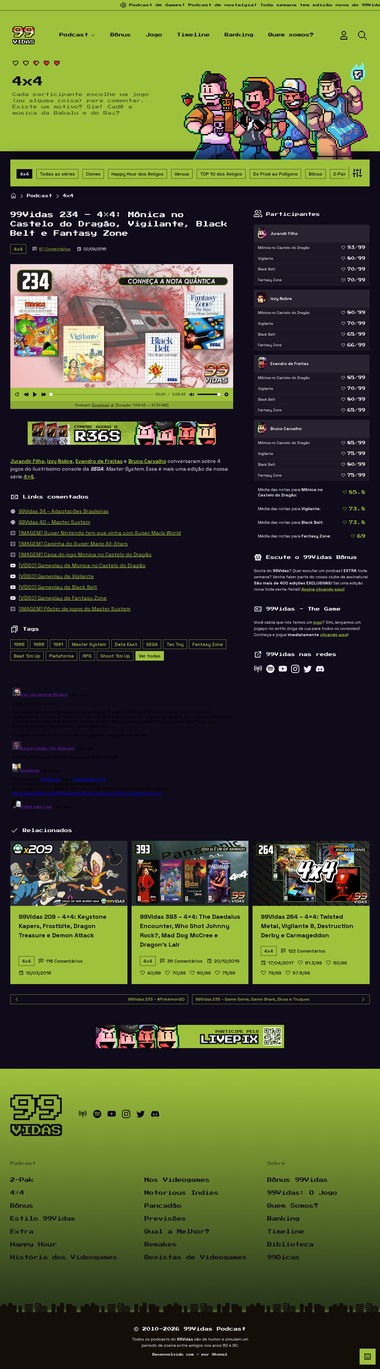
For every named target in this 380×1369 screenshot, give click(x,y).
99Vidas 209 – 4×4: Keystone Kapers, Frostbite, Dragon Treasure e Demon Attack (63, 926)
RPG (87, 656)
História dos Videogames (64, 1257)
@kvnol (219, 1354)
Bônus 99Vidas (297, 1180)
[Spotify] (270, 670)
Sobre (276, 1163)
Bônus (120, 35)
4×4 (17, 1193)
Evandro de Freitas (99, 461)
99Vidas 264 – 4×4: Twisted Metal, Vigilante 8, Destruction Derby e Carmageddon (307, 926)
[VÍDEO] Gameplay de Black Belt (58, 587)
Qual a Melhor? (177, 1231)
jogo (317, 622)
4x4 (24, 174)
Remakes (161, 1244)
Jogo (154, 35)
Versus (181, 174)
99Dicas (283, 1257)
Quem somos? (291, 35)
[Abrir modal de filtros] (356, 173)
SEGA (152, 644)
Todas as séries (57, 174)
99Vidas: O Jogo (302, 1193)
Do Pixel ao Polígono (275, 174)
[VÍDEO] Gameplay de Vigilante (56, 576)
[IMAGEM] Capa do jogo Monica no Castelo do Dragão (85, 554)
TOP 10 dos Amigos (221, 174)
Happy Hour (33, 1244)
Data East (126, 644)
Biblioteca (290, 1244)
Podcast (73, 35)
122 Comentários (306, 951)
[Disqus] (121, 750)
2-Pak (339, 174)
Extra (22, 1231)
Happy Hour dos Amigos (137, 174)
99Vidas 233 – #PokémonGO (156, 999)
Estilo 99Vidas (43, 1218)
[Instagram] (295, 670)
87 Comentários (55, 249)
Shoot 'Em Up (115, 656)
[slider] (101, 394)
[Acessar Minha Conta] (344, 35)
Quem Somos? (292, 1206)
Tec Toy (175, 644)
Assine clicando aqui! (323, 589)
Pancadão (163, 1206)
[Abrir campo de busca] (362, 35)
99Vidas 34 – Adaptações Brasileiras (64, 511)
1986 (19, 644)
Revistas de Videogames (196, 1257)
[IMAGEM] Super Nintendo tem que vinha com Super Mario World (100, 532)
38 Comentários (185, 961)
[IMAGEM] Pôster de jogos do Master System (75, 608)
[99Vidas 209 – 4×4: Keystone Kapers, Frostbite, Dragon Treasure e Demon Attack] (68, 873)
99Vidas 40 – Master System (54, 522)
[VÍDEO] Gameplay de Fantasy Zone (63, 598)
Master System (89, 644)
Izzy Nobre (60, 461)
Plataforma (61, 656)
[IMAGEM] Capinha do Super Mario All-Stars (73, 543)
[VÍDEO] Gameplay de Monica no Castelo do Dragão (82, 565)
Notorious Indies (182, 1193)
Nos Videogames (177, 1180)
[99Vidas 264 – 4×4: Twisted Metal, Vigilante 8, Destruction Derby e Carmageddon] (311, 873)
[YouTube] (283, 670)
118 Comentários (64, 961)
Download (100, 405)
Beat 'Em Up (27, 656)
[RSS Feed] (258, 670)
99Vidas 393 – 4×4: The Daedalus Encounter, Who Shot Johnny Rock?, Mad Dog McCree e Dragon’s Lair (190, 930)
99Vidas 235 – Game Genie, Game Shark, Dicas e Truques (252, 999)
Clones (93, 174)
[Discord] (320, 670)
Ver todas (150, 656)
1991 (58, 644)
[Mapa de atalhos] (367, 1356)
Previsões (165, 1218)
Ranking (239, 35)
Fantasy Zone (207, 644)
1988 (38, 644)
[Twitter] (307, 670)
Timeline (193, 35)
